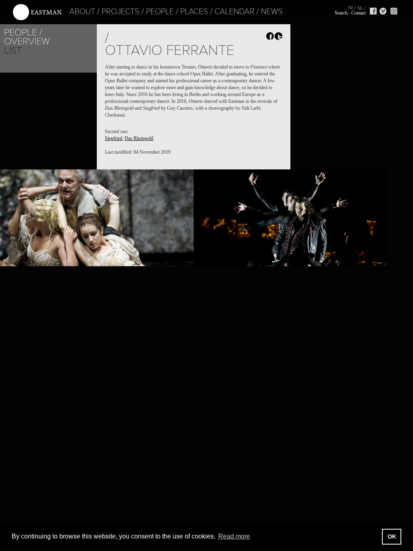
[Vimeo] (383, 11)
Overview (27, 41)
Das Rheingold (139, 138)
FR (350, 8)
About (82, 12)
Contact (358, 13)
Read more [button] (234, 536)
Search (341, 13)
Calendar (234, 12)
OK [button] (392, 536)
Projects (121, 12)
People (160, 12)
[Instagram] (393, 11)
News (272, 12)
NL (360, 8)
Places (194, 12)
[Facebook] (373, 11)
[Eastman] (37, 12)
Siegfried (113, 138)
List (13, 50)
